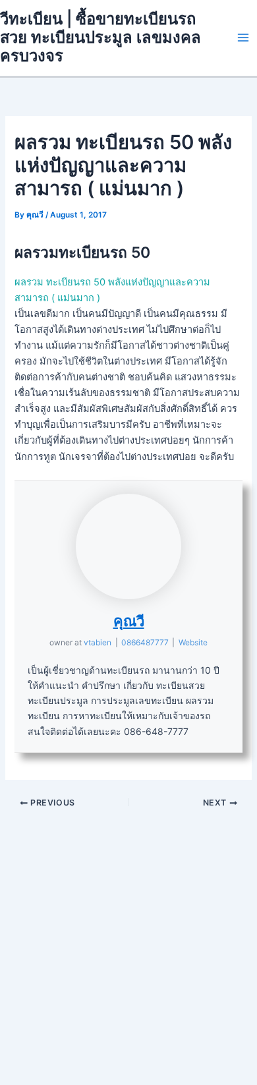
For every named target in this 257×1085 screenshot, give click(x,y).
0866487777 (145, 642)
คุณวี (128, 621)
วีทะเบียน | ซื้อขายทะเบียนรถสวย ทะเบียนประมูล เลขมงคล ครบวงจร (100, 37)
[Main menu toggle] (243, 37)
